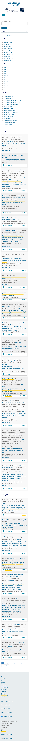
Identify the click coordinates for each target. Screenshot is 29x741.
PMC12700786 (6, 485)
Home (2, 675)
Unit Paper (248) (8, 35)
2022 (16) (6, 75)
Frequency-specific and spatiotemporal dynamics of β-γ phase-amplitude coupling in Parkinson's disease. (14, 311)
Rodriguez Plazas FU (8, 379)
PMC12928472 (6, 284)
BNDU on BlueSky (7, 716)
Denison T (10, 141)
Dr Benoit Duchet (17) (9, 114)
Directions (3, 678)
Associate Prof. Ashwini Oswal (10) (12, 100)
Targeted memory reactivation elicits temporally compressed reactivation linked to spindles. (14, 260)
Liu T (9, 230)
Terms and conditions (6, 705)
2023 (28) (6, 73)
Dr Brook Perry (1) (8, 118)
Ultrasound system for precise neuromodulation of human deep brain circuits (12, 631)
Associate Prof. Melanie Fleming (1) (12, 104)
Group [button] (4, 39)
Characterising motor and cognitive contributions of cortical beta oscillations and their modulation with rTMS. (14, 328)
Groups (3, 682)
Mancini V (22, 155)
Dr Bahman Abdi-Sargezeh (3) (11, 112)
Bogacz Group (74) (8, 44)
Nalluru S (4, 155)
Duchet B (4, 195)
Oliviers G (5, 217)
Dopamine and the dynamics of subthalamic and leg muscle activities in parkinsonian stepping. (14, 415)
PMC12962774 (6, 150)
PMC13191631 (6, 247)
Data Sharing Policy (6, 708)
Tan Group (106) (8, 42)
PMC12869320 (6, 267)
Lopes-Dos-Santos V (19, 170)
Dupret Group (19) (8, 54)
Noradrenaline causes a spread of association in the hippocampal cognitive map (13, 368)
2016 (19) (6, 87)
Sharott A (4, 199)
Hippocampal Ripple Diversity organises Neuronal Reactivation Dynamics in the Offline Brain (13, 563)
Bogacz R (14, 199)
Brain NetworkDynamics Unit (14, 4)
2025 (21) (6, 69)
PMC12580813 (6, 550)
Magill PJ (21, 439)
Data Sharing (4, 695)
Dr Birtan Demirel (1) (9, 116)
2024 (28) (6, 71)
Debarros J (17, 574)
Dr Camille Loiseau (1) (9, 122)
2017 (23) (6, 85)
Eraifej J (4, 339)
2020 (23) (6, 79)
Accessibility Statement (7, 701)
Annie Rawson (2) (8, 98)
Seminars (3, 693)
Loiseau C (18, 434)
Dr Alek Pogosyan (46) (9, 110)
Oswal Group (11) (8, 60)
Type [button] (3, 31)
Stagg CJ (23, 519)
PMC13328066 (6, 210)
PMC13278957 (6, 457)
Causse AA (5, 170)
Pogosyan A (15, 197)
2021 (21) (6, 77)
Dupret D (10, 179)
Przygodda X (15, 155)
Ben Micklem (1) (8, 106)
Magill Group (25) (8, 50)
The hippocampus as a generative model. (13, 159)
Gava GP (22, 558)
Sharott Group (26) (8, 48)
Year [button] (3, 64)
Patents (3, 696)
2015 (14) (6, 89)
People (3, 684)
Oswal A (9, 234)
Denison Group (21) (8, 52)
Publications (4, 689)
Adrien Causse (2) (8, 96)
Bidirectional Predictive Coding (10, 219)
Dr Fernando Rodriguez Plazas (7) (12, 128)
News (2, 680)
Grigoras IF (5, 536)
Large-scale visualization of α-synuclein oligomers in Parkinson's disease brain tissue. (12, 450)
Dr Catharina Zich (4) (9, 124)
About (3, 676)
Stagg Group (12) (8, 56)
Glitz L (10, 155)
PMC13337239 (6, 422)
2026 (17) (6, 67)
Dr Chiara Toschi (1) (8, 126)
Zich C (4, 503)
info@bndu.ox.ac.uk (6, 734)
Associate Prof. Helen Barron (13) (12, 102)
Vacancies (4, 685)
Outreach (3, 691)
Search (4, 28)
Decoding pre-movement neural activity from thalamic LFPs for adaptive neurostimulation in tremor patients (14, 389)
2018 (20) (6, 83)
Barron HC (5, 157)
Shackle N (8, 197)
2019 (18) (6, 81)
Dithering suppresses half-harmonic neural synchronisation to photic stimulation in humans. (13, 202)
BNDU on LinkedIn (7, 712)
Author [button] (4, 93)
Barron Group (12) (8, 58)
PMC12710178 (6, 616)
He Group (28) (7, 46)
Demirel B (5, 519)
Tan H (9, 199)
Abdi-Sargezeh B (16, 230)
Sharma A (5, 230)
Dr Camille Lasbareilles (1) (10, 120)
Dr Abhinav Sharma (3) (9, 108)
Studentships (4, 687)
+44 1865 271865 (8, 738)
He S (3, 197)
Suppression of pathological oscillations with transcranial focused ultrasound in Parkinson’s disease (14, 348)
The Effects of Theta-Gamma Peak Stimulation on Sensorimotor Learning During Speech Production (14, 525)
